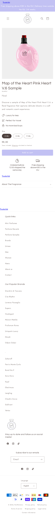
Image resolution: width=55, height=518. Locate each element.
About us (8, 269)
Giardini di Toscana (13, 291)
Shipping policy (30, 509)
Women (8, 257)
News (7, 263)
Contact (8, 275)
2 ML (7, 136)
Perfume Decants (12, 229)
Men (7, 252)
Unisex (8, 246)
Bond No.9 (9, 370)
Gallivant (8, 404)
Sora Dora (9, 376)
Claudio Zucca (11, 399)
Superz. (8, 308)
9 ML (28, 136)
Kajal (7, 381)
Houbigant (9, 314)
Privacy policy (30, 505)
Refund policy (42, 505)
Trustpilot (6, 2)
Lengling (8, 393)
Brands (8, 240)
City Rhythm (10, 296)
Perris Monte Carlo (13, 364)
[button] (8, 18)
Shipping (15, 145)
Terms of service (16, 509)
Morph (7, 337)
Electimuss (9, 387)
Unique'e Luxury (11, 331)
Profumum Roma (12, 325)
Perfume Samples (12, 234)
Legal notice (42, 509)
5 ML (18, 136)
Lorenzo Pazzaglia (12, 302)
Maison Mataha (11, 319)
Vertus (7, 410)
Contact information (29, 513)
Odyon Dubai (10, 342)
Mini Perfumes (11, 223)
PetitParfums (18, 505)
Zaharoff (8, 358)
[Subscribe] (41, 459)
